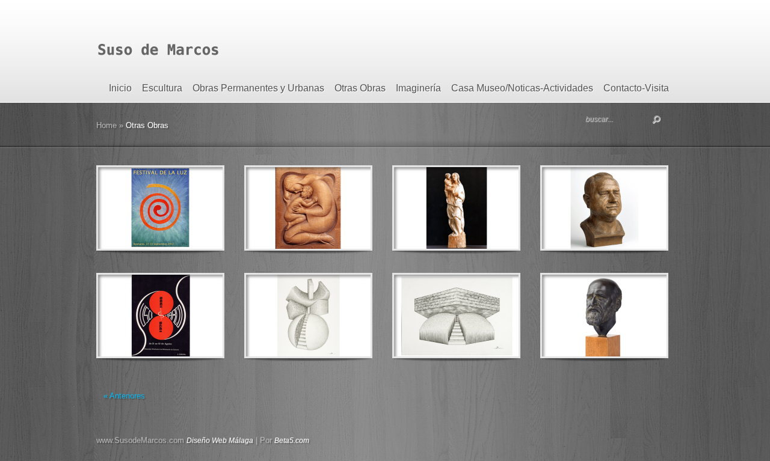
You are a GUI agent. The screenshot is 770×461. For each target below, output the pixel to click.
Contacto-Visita (636, 88)
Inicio (120, 88)
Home (106, 125)
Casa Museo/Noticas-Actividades (522, 88)
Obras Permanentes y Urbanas (258, 88)
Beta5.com (291, 440)
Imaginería (418, 88)
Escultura (162, 88)
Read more (191, 208)
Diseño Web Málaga (219, 440)
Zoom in (133, 208)
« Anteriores (124, 395)
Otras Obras (360, 88)
